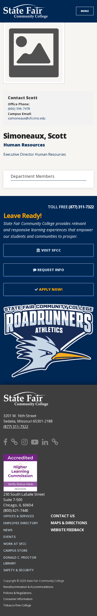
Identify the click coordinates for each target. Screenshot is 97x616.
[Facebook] (5, 441)
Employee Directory (20, 523)
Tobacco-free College (17, 605)
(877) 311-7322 (15, 426)
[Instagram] (24, 441)
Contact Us (63, 515)
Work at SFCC (14, 544)
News (7, 530)
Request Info (50, 269)
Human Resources (24, 145)
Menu (85, 11)
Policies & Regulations (17, 593)
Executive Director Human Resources (34, 154)
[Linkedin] (45, 441)
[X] (14, 441)
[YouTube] (34, 441)
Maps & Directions (69, 522)
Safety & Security (18, 570)
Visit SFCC (50, 250)
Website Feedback (67, 529)
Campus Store (15, 550)
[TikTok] (55, 441)
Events (9, 537)
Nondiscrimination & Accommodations (28, 587)
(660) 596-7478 (19, 108)
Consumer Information (17, 599)
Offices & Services (18, 516)
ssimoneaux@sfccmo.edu (26, 118)
